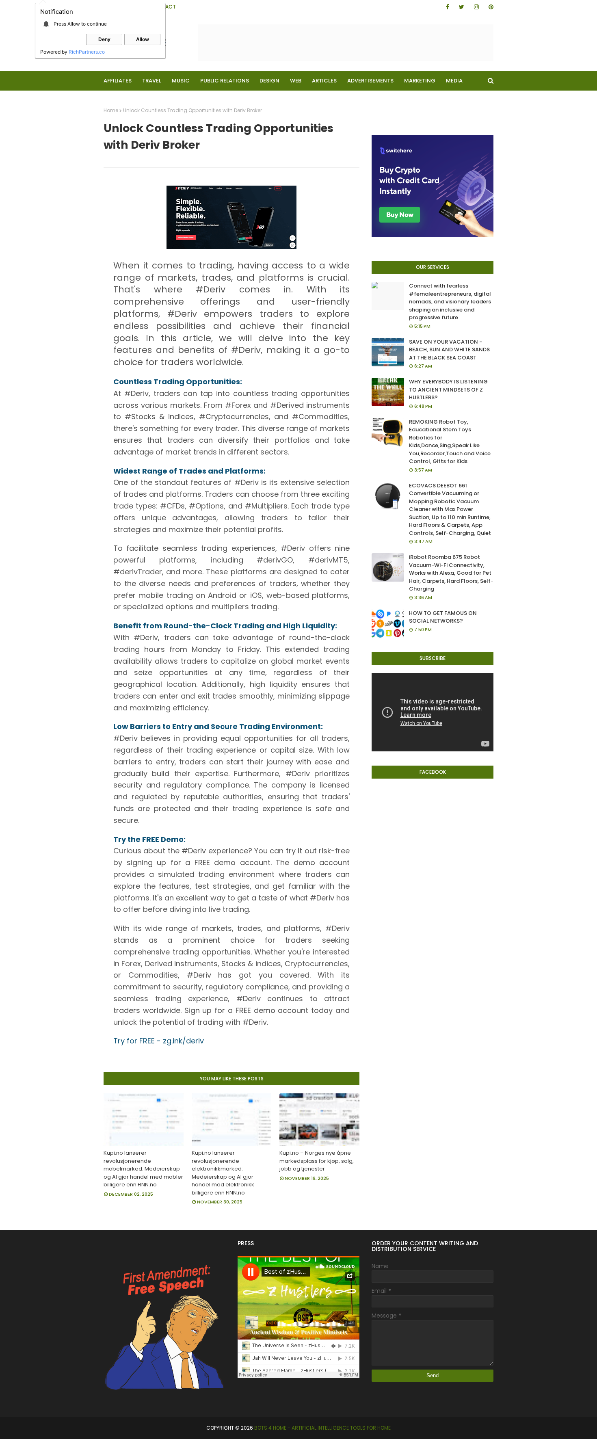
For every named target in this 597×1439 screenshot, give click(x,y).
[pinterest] (489, 7)
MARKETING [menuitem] (419, 80)
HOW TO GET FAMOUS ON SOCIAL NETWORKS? (443, 617)
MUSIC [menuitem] (181, 80)
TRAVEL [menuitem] (151, 80)
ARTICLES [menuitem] (324, 80)
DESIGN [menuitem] (269, 80)
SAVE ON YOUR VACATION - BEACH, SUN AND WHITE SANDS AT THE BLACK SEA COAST (449, 349)
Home (111, 110)
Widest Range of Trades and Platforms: (189, 471)
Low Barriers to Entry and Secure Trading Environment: (218, 726)
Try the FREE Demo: (149, 839)
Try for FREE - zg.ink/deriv (158, 1041)
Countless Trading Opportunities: (177, 382)
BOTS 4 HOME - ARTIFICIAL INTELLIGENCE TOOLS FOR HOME (322, 1427)
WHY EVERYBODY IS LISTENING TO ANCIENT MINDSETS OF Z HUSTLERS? (448, 389)
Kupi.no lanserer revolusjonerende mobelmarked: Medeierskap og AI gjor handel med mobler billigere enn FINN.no (143, 1168)
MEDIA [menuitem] (454, 80)
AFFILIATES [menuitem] (118, 80)
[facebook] (447, 7)
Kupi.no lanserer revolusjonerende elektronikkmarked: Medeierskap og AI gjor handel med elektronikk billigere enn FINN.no (223, 1173)
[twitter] (461, 7)
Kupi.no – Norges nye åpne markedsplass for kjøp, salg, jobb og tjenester (316, 1161)
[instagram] (476, 7)
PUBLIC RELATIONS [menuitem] (224, 80)
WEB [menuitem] (295, 80)
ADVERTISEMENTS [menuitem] (370, 80)
